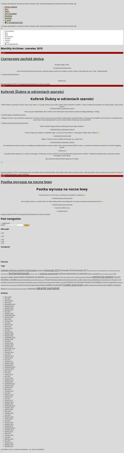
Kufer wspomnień (89, 172)
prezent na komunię (26, 282)
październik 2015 (10, 428)
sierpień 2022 (9, 317)
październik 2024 (10, 304)
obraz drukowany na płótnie (31, 277)
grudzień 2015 (9, 424)
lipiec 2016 (8, 411)
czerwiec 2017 (9, 391)
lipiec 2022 (8, 319)
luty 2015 (7, 441)
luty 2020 (7, 341)
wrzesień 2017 (9, 385)
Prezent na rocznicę (75, 282)
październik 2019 (10, 348)
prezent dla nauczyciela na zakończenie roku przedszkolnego (81, 280)
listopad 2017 (9, 382)
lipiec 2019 (8, 350)
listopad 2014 (9, 446)
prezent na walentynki (109, 282)
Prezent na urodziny (93, 282)
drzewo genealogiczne (102, 270)
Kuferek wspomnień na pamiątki (73, 273)
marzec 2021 (9, 328)
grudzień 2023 (9, 308)
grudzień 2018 (9, 363)
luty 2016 (7, 420)
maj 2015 (8, 437)
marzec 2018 (9, 374)
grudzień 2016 (9, 402)
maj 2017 (8, 393)
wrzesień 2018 (9, 369)
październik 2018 (10, 367)
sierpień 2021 (9, 324)
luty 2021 (7, 330)
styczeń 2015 (9, 442)
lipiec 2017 (8, 389)
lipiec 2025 (8, 302)
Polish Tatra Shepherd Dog (67, 277)
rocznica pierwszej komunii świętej (16, 289)
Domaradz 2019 (92, 270)
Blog (6, 9)
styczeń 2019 (9, 361)
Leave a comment (44, 84)
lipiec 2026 (8, 297)
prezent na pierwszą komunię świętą (43, 282)
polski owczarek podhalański (83, 277)
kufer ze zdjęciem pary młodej (105, 172)
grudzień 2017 (9, 380)
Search (3, 225)
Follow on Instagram (63, 256)
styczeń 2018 (9, 378)
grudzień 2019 (9, 345)
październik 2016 (10, 406)
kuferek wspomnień (49, 273)
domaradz (40, 270)
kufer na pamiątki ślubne (47, 172)
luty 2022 (7, 323)
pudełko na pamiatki (54, 285)
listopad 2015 (9, 426)
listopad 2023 (9, 310)
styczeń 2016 (9, 422)
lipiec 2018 (8, 371)
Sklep (7, 11)
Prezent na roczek (60, 282)
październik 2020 (10, 337)
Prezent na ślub (24, 285)
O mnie (8, 20)
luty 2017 (7, 398)
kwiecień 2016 (9, 417)
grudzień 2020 (9, 334)
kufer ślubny (60, 172)
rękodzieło (31, 288)
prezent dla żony (106, 280)
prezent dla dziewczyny (38, 280)
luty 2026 (7, 299)
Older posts (5, 223)
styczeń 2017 (9, 400)
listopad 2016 (9, 404)
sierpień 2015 (9, 431)
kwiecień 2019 (9, 356)
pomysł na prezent (102, 276)
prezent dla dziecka (23, 280)
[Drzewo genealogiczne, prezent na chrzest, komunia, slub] (20, 3)
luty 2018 (7, 376)
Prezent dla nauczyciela (53, 280)
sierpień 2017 (9, 387)
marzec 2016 (9, 419)
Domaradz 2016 (67, 270)
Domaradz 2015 (33, 84)
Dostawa (8, 16)
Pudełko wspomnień (10, 174)
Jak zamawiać (11, 14)
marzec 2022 (9, 321)
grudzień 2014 (9, 444)
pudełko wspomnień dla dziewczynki (94, 285)
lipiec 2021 (8, 326)
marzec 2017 (9, 396)
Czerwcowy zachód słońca (22, 59)
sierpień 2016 (9, 409)
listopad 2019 (9, 347)
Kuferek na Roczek (35, 274)
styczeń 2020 (9, 343)
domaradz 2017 (81, 270)
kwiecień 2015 (9, 439)
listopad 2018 (9, 365)
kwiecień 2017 (9, 395)
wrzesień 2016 (9, 407)
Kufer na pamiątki (33, 172)
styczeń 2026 (9, 300)
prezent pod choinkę (37, 285)
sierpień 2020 (9, 339)
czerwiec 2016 (9, 413)
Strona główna (11, 7)
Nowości (8, 18)
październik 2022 (10, 315)
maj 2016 (8, 415)
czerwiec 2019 (9, 352)
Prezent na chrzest (13, 282)
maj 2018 (8, 372)
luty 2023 (7, 312)
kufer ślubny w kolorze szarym (73, 172)
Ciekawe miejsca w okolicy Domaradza (19, 270)
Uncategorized (23, 84)
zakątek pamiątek (47, 288)
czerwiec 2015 (9, 435)
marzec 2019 (9, 358)
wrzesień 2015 (9, 430)
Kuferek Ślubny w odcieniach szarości (32, 91)
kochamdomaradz (19, 273)
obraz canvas (14, 277)
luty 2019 (7, 359)
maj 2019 (8, 354)
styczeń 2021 (9, 332)
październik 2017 (10, 383)
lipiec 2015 (8, 433)
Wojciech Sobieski (6, 84)
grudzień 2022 (9, 313)
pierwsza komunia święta (51, 277)
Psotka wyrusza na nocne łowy (26, 182)
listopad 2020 (9, 335)
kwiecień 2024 (9, 306)
